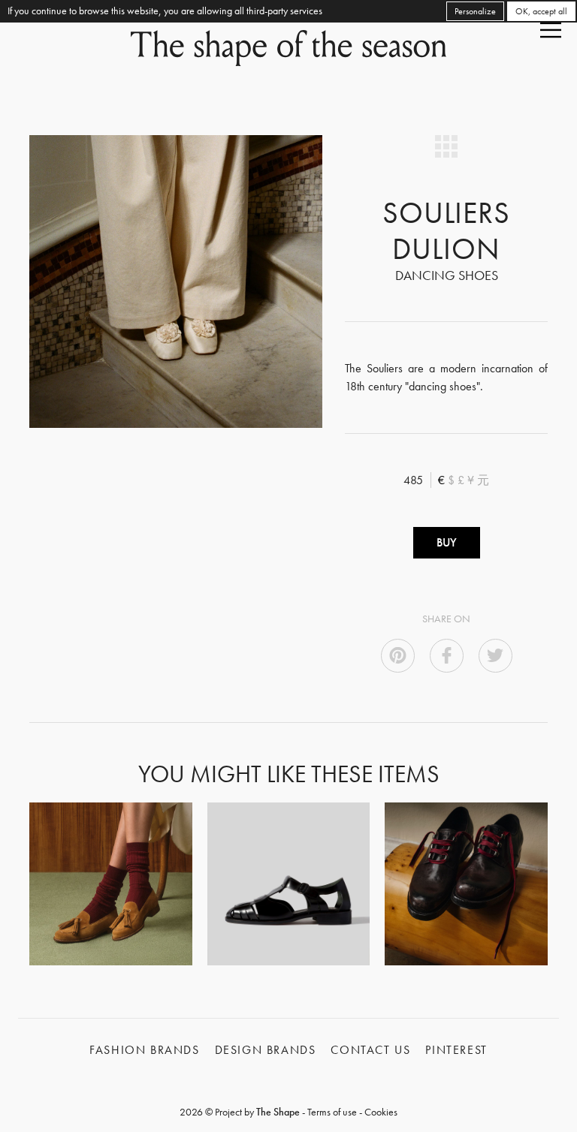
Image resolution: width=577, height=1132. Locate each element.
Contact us (370, 1050)
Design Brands (265, 1050)
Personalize (475, 11)
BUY (447, 542)
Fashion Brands (144, 1050)
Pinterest (456, 1050)
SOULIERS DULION (446, 231)
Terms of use (332, 1111)
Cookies (380, 1111)
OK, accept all (541, 11)
